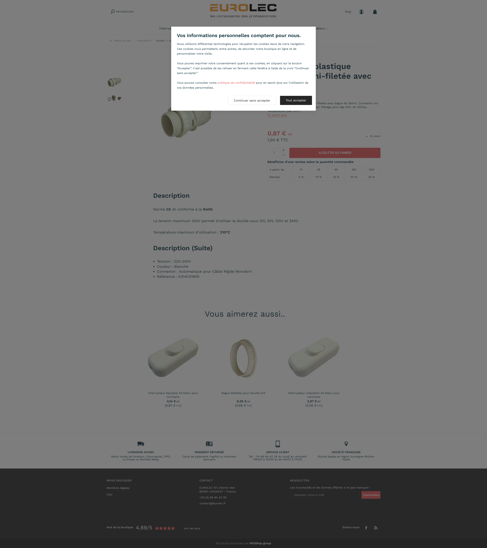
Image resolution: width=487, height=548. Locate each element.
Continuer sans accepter (252, 100)
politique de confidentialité (236, 82)
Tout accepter (296, 100)
